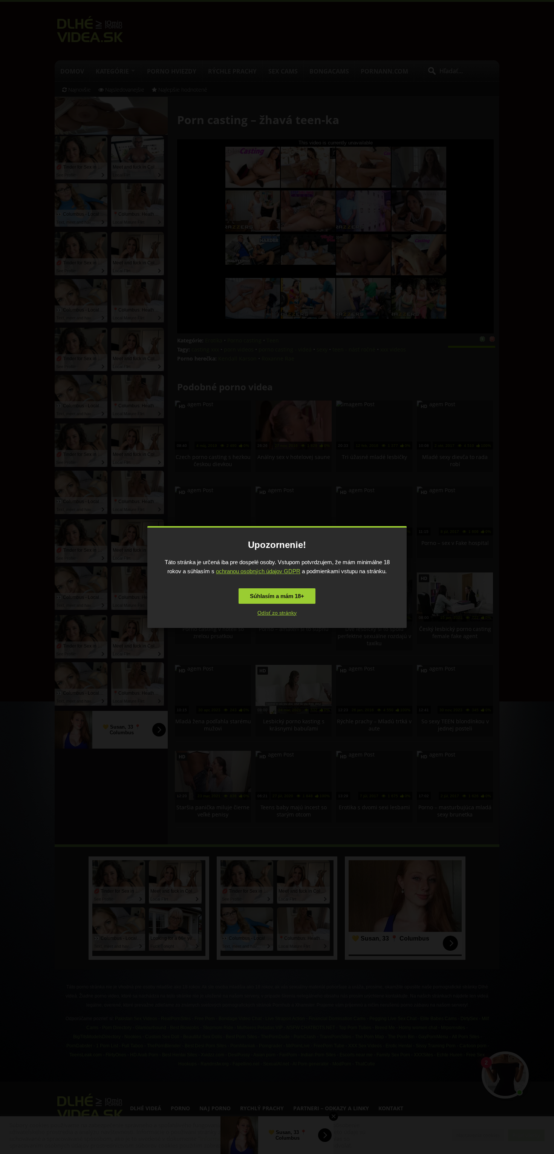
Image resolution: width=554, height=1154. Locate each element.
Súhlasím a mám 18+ (277, 596)
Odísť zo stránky (277, 613)
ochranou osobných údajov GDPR (258, 571)
